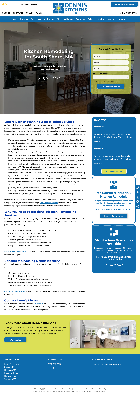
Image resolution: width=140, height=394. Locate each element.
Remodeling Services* (101, 73)
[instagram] (52, 368)
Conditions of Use (67, 389)
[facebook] (49, 368)
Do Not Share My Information (52, 389)
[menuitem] (14, 19)
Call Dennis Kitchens (49, 202)
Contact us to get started (14, 291)
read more (128, 137)
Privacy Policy (38, 389)
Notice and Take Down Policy (81, 389)
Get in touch (38, 303)
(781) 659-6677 (128, 12)
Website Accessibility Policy (98, 389)
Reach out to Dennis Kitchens (16, 251)
